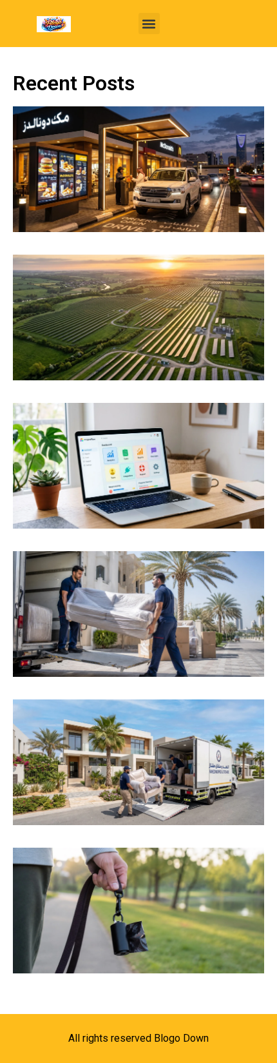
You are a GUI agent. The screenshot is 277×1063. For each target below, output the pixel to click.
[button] (149, 23)
